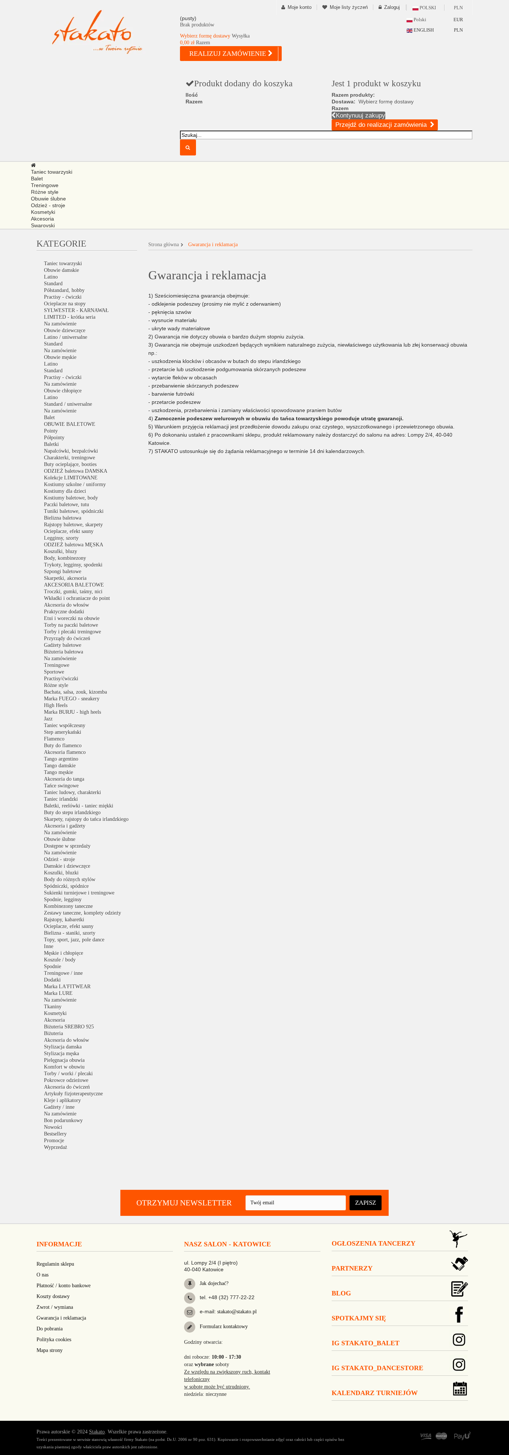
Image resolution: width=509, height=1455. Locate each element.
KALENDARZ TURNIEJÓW (375, 1393)
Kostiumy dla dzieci (65, 491)
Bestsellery (55, 1134)
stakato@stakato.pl (237, 1311)
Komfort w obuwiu (64, 1067)
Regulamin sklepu (55, 1264)
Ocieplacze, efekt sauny (69, 531)
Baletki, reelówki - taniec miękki (78, 806)
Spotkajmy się (359, 1318)
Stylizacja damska (63, 1047)
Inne (48, 946)
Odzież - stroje (59, 859)
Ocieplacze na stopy (65, 303)
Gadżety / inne (59, 1107)
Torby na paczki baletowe (71, 625)
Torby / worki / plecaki (68, 1073)
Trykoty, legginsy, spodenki (73, 565)
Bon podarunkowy (63, 1120)
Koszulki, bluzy (60, 551)
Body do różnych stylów (69, 879)
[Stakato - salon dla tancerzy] (109, 31)
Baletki (51, 444)
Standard (53, 283)
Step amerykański (62, 732)
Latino (51, 277)
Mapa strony (50, 1350)
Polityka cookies (54, 1339)
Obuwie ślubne (59, 839)
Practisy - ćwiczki (63, 297)
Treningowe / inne (63, 973)
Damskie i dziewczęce (67, 866)
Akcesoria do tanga (64, 779)
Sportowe (54, 672)
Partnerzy (352, 1268)
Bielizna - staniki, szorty (69, 933)
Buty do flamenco (63, 745)
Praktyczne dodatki (64, 611)
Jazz (48, 719)
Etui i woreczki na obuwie (71, 618)
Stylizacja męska (61, 1053)
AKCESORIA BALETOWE (74, 585)
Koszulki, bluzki (61, 873)
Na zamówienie (60, 324)
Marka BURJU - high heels (72, 712)
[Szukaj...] (188, 147)
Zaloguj (392, 7)
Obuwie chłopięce (63, 391)
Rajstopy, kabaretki (64, 919)
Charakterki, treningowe (69, 457)
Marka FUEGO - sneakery (71, 698)
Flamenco (54, 739)
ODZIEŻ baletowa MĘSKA (73, 544)
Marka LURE (58, 993)
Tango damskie (60, 765)
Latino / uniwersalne (65, 337)
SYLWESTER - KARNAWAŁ (76, 310)
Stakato (97, 1432)
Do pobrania (50, 1329)
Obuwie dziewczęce (64, 330)
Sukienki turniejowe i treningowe (79, 893)
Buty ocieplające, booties (70, 464)
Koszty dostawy (53, 1296)
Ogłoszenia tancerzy (373, 1243)
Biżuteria (53, 1033)
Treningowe (56, 665)
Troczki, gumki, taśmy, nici (73, 591)
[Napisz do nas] (189, 1312)
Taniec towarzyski (63, 263)
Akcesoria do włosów (66, 605)
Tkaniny (52, 1006)
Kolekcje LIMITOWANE (71, 478)
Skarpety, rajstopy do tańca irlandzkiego (86, 819)
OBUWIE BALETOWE (69, 424)
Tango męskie (58, 772)
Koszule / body (60, 960)
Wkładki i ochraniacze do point (77, 598)
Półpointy (54, 437)
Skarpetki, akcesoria (65, 578)
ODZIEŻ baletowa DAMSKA (75, 471)
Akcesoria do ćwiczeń (67, 1087)
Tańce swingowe (61, 785)
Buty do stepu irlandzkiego (72, 812)
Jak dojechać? (213, 1283)
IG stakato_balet (365, 1343)
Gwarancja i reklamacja (61, 1318)
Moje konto (300, 7)
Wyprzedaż (55, 1147)
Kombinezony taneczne (68, 906)
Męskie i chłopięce (63, 953)
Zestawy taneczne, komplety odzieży (82, 913)
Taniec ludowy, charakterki (72, 792)
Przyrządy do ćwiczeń (67, 638)
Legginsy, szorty (61, 538)
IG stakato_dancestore (377, 1368)
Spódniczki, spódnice (66, 886)
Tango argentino (61, 759)
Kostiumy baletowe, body (71, 498)
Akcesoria (54, 1020)
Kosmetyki (55, 1013)
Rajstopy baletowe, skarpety (73, 524)
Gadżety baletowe (62, 645)
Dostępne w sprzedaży (67, 846)
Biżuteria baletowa (63, 652)
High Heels (55, 705)
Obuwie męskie (60, 357)
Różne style (56, 685)
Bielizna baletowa (62, 518)
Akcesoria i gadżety (64, 826)
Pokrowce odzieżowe (66, 1080)
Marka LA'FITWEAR (67, 986)
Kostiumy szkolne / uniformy (75, 484)
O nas (42, 1275)
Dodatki (52, 980)
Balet (49, 417)
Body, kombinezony (65, 558)
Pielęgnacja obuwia (64, 1060)
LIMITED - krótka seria (69, 317)
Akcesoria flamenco (65, 752)
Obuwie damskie (61, 270)
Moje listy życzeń (349, 7)
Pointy (51, 431)
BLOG (341, 1293)
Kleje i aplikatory (62, 1100)
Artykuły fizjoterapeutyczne (73, 1093)
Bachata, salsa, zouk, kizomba (75, 692)
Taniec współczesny (64, 725)
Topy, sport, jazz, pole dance (74, 939)
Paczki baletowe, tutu (66, 504)
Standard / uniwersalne (68, 404)
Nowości (53, 1127)
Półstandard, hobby (64, 290)
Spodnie (52, 966)
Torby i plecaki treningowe (72, 632)
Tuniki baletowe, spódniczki (74, 511)
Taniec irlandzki (61, 799)
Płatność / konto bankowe (64, 1285)
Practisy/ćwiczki (61, 678)
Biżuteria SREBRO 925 (69, 1027)
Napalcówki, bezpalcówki (71, 451)
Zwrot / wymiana (55, 1307)
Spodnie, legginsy (63, 899)
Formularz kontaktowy (223, 1326)
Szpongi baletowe (62, 571)
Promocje (54, 1140)
